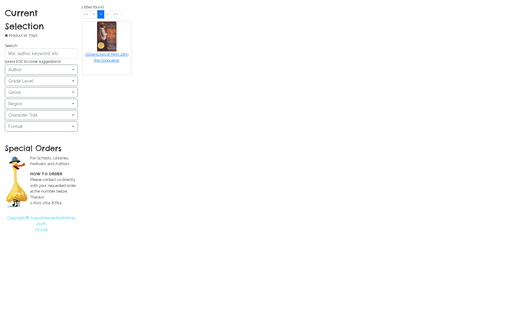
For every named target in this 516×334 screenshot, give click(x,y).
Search (11, 45)
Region (15, 103)
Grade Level (20, 80)
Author (15, 69)
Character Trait (22, 115)
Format (15, 126)
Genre (14, 92)
